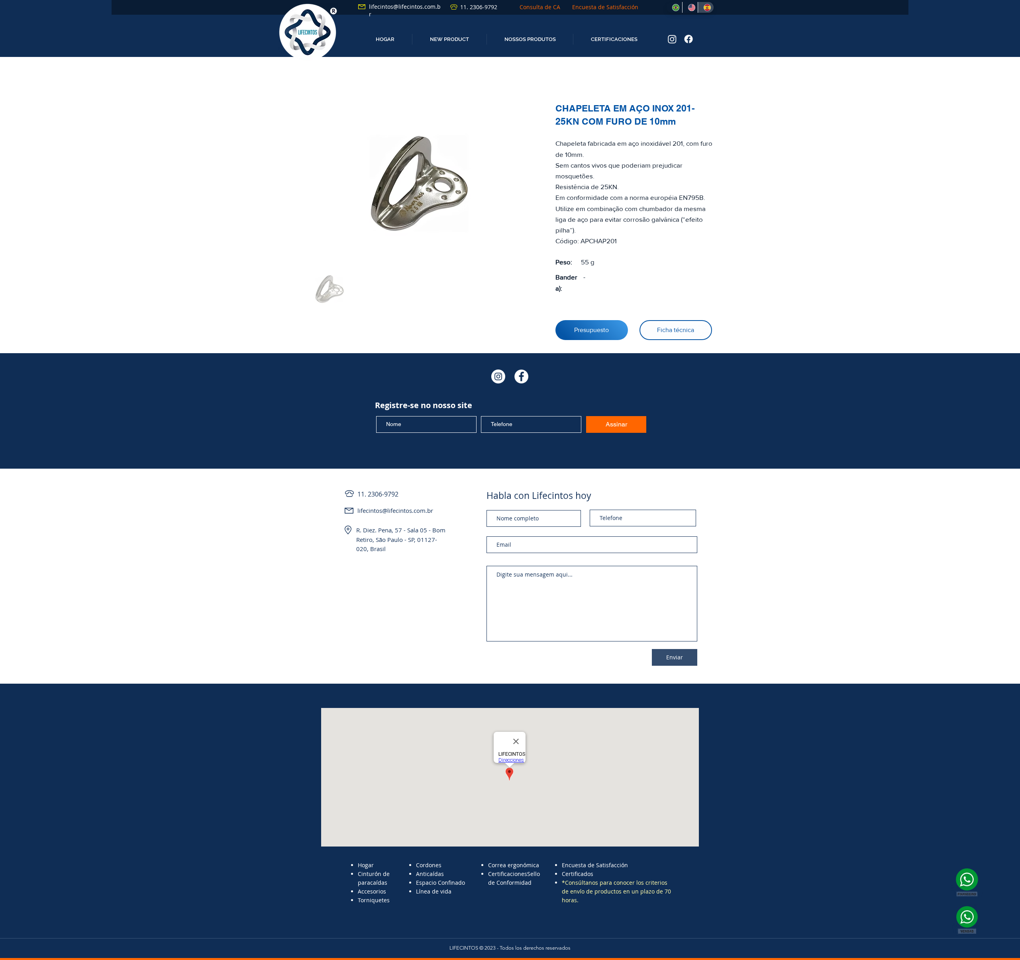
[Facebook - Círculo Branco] (521, 376)
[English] (690, 7)
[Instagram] (672, 39)
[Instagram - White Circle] (498, 376)
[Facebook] (688, 39)
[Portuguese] (674, 7)
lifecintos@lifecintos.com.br (395, 510)
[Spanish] (706, 7)
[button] (449, 39)
